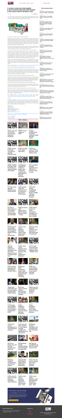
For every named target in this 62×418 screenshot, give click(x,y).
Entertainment (48, 412)
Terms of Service (30, 413)
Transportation (53, 412)
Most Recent (24, 3)
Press (30, 410)
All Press (28, 3)
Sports (44, 412)
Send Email (11, 107)
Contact (31, 3)
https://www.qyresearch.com (15, 111)
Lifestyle (41, 412)
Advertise (29, 411)
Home (20, 3)
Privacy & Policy (29, 414)
